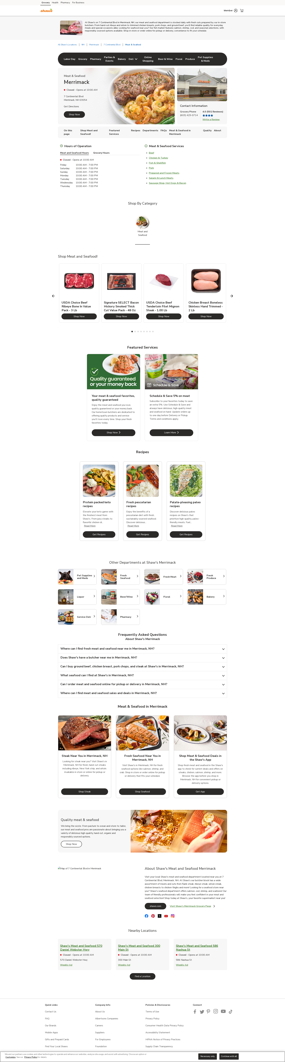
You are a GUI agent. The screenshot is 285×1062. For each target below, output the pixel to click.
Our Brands (50, 1025)
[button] (231, 10)
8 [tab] (153, 331)
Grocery (46, 2)
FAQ (47, 1018)
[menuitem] (69, 59)
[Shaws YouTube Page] (223, 1013)
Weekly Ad (66, 965)
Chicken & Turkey (158, 158)
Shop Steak (93, 791)
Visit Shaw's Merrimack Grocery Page (192, 907)
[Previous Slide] (53, 295)
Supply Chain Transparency (159, 1046)
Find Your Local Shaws (56, 1046)
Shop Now (74, 114)
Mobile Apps (51, 1032)
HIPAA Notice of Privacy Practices (162, 1039)
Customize (10, 1057)
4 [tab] (141, 331)
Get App (210, 791)
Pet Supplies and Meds (85, 577)
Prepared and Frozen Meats (164, 173)
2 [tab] (135, 331)
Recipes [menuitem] (135, 130)
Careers (99, 1025)
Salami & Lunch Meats (161, 178)
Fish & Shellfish (157, 163)
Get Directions (71, 106)
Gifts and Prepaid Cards (57, 1039)
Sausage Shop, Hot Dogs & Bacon (167, 183)
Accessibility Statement (157, 1032)
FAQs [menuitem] (164, 130)
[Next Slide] (231, 295)
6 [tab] (147, 331)
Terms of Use (152, 1011)
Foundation (101, 1046)
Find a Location (145, 976)
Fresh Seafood (128, 577)
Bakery (215, 597)
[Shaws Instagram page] (216, 1013)
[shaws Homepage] (46, 10)
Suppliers (99, 1032)
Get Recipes (104, 534)
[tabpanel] (79, 293)
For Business (78, 2)
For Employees (103, 1039)
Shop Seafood (150, 791)
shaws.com (158, 906)
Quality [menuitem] (207, 130)
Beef (151, 153)
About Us (100, 1011)
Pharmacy (65, 2)
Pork (151, 168)
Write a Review (211, 119)
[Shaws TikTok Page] (230, 1013)
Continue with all (229, 1056)
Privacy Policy (152, 1018)
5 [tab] (144, 331)
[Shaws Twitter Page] (202, 1013)
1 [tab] (132, 331)
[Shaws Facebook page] (195, 1013)
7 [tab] (150, 331)
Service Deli (85, 617)
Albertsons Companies (106, 1018)
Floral (171, 597)
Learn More (178, 432)
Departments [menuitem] (150, 130)
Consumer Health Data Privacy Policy (164, 1025)
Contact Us (50, 1011)
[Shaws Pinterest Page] (209, 1013)
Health (55, 2)
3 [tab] (138, 331)
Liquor (85, 597)
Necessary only (208, 1056)
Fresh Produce (215, 577)
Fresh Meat (171, 577)
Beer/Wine (128, 597)
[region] (142, 1056)
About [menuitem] (217, 130)
